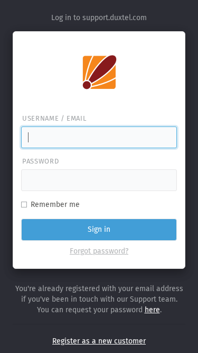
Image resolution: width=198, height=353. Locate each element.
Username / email (54, 118)
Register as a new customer (99, 341)
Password (40, 161)
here (152, 309)
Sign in (99, 229)
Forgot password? (99, 251)
